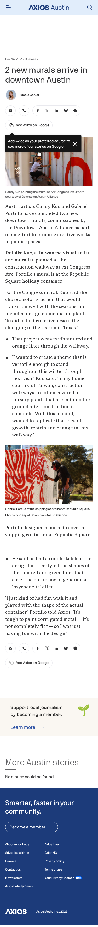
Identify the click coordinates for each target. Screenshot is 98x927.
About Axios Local (17, 844)
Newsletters (13, 877)
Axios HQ (51, 852)
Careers (10, 861)
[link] (10, 110)
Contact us (13, 869)
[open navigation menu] (8, 7)
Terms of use (53, 869)
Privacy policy (54, 861)
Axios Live (52, 844)
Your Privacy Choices (59, 877)
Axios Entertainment (19, 886)
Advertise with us (17, 852)
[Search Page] (90, 7)
